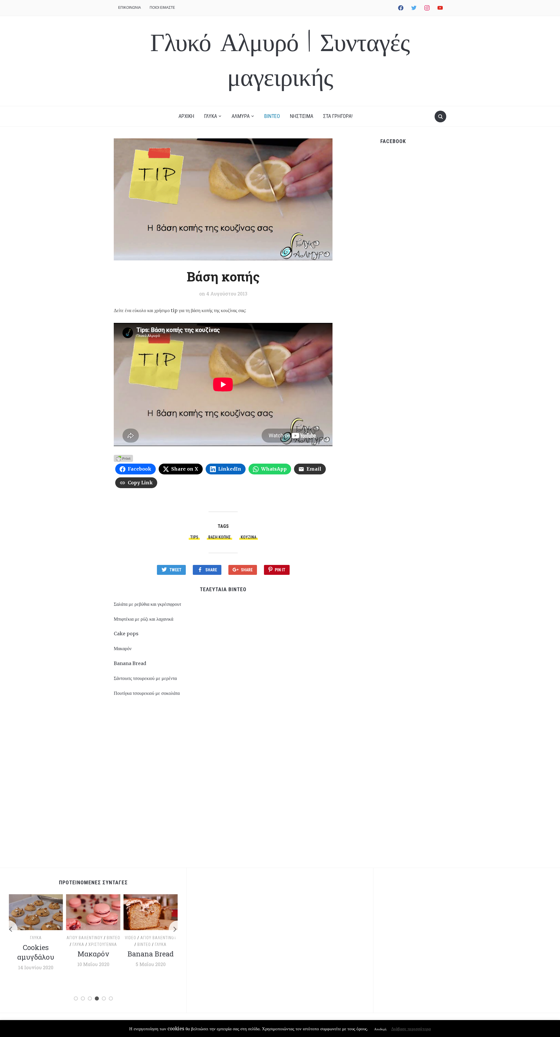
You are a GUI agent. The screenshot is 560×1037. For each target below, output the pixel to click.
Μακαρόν (123, 648)
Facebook (393, 141)
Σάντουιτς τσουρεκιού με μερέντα (145, 678)
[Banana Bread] (151, 912)
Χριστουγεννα (102, 944)
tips (194, 537)
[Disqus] (223, 785)
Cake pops (126, 633)
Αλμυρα (241, 116)
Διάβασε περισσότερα (411, 1028)
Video (130, 937)
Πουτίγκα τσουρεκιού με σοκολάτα (147, 693)
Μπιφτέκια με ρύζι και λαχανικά (143, 619)
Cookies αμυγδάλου (35, 952)
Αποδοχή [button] (380, 1029)
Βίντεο (113, 937)
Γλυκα (210, 116)
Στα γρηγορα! (338, 116)
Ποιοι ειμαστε (162, 7)
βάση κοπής (219, 537)
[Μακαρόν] (93, 912)
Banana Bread (130, 663)
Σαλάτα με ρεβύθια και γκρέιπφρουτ (147, 604)
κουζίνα (248, 537)
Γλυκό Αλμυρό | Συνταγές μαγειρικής (280, 61)
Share (211, 570)
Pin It (280, 570)
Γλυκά (36, 937)
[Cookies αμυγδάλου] (36, 912)
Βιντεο (272, 116)
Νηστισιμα (301, 116)
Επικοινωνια (129, 7)
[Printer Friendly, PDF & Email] (123, 458)
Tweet (175, 570)
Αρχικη (186, 116)
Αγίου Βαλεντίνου (84, 937)
